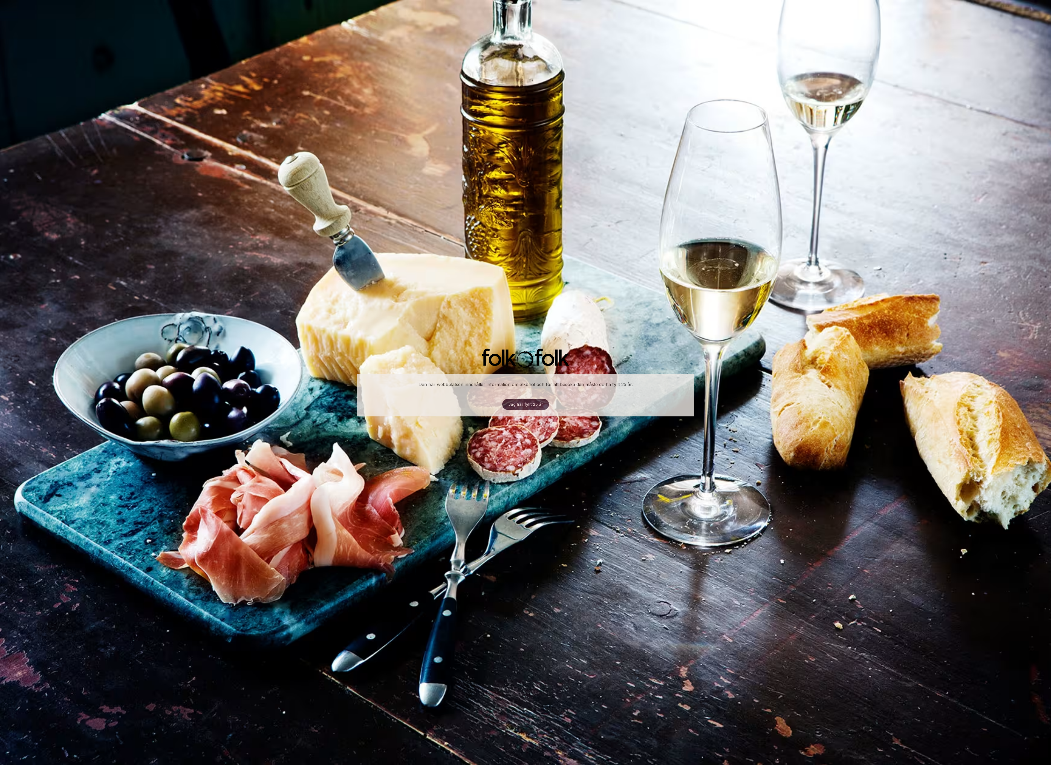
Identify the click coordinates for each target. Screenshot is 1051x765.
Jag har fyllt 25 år (525, 404)
